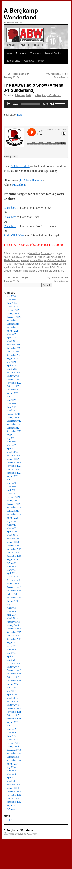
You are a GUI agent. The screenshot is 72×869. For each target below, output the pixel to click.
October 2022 (13, 427)
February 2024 (13, 372)
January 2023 (13, 417)
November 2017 (14, 631)
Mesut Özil (50, 267)
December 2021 (14, 462)
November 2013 (14, 794)
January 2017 (13, 666)
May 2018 (11, 611)
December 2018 (14, 586)
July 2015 (11, 725)
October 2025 (13, 323)
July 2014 (11, 767)
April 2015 (12, 735)
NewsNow (34, 253)
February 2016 (13, 701)
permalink (58, 270)
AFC (22, 256)
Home (9, 53)
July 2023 (11, 396)
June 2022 (11, 441)
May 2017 (11, 652)
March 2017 (12, 659)
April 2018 (12, 614)
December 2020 (14, 503)
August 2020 (12, 517)
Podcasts (21, 53)
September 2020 (14, 514)
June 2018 (11, 607)
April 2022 (12, 448)
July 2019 (11, 562)
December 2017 (14, 628)
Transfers (35, 53)
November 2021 (14, 465)
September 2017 (14, 638)
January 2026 (13, 313)
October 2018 (13, 593)
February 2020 (13, 538)
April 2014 (12, 777)
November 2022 (14, 424)
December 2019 (14, 545)
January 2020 (13, 541)
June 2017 (11, 649)
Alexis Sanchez (12, 260)
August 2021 (12, 476)
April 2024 (12, 365)
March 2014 (12, 780)
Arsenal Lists (13, 60)
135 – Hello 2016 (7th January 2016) (16, 75)
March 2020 (12, 534)
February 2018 (13, 621)
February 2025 (13, 344)
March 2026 (12, 306)
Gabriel (46, 263)
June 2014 (11, 770)
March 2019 (12, 576)
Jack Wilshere (19, 267)
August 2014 (12, 763)
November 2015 (14, 711)
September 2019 (14, 555)
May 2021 (11, 486)
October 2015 (13, 715)
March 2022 (12, 451)
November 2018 (14, 590)
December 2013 (14, 791)
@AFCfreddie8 (20, 166)
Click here (10, 208)
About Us (29, 60)
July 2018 (11, 604)
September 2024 (14, 354)
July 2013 (11, 808)
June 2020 (11, 524)
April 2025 (12, 337)
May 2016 (11, 690)
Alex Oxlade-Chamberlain (51, 256)
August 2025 (12, 330)
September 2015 (14, 718)
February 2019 (13, 580)
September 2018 (14, 597)
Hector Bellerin (59, 263)
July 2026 (11, 295)
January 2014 (13, 787)
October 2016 (13, 676)
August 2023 (12, 392)
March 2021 (12, 493)
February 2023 (13, 413)
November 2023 (14, 382)
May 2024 (11, 361)
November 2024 (14, 347)
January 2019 (13, 583)
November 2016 (14, 673)
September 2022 (14, 431)
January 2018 (13, 625)
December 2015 (14, 708)
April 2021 (12, 489)
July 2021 (11, 479)
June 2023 (11, 399)
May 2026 (11, 299)
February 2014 (13, 784)
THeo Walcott (30, 270)
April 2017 (12, 656)
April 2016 (12, 694)
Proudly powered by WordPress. (22, 833)
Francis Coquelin (32, 263)
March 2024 (12, 368)
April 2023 (12, 406)
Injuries (7, 267)
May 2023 (11, 403)
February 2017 (13, 663)
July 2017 (11, 645)
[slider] (60, 103)
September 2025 (14, 327)
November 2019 (14, 548)
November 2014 (14, 753)
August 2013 (12, 805)
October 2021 (13, 469)
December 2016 (14, 670)
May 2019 (11, 569)
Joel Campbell (35, 267)
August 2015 (12, 722)
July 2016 (11, 687)
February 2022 (13, 455)
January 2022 (13, 458)
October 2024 (13, 351)
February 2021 (13, 496)
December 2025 (14, 316)
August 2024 (12, 358)
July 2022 (11, 438)
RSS (20, 114)
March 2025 (12, 341)
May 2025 (11, 334)
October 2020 (13, 510)
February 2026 (13, 309)
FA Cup (7, 263)
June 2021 (11, 483)
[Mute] (52, 104)
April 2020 (12, 531)
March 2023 (12, 410)
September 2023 (14, 389)
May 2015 (11, 732)
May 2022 (11, 444)
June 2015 (11, 728)
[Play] (9, 104)
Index (41, 60)
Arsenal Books (53, 53)
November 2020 (14, 507)
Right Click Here (14, 235)
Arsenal (25, 260)
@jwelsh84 (18, 184)
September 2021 (14, 472)
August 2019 (12, 559)
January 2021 (13, 500)
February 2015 (13, 742)
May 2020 (11, 528)
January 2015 (13, 746)
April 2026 (12, 302)
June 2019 (11, 566)
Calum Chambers (56, 260)
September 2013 (14, 801)
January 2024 (13, 375)
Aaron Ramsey (11, 256)
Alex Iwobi (31, 256)
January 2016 (13, 704)
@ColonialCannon (31, 180)
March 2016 (12, 697)
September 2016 (14, 680)
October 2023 (13, 386)
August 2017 (12, 642)
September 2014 (14, 760)
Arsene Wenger (38, 260)
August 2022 (12, 434)
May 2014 (11, 773)
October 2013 (13, 798)
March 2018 (12, 618)
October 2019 (13, 552)
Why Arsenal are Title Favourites (57, 75)
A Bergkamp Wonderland (21, 13)
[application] (36, 104)
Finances (17, 263)
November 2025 (14, 320)
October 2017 (13, 635)
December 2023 (14, 379)
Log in (9, 819)
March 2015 (12, 739)
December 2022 (14, 420)
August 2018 (12, 600)
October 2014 (13, 756)
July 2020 (11, 521)
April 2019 (12, 573)
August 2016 (12, 683)
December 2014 (14, 749)
